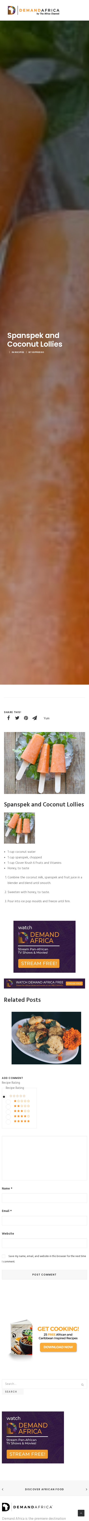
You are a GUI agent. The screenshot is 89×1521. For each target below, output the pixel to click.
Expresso (38, 352)
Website (8, 1233)
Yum (46, 718)
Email (7, 1211)
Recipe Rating (11, 1082)
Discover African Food (44, 1489)
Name (7, 1188)
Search (12, 1391)
